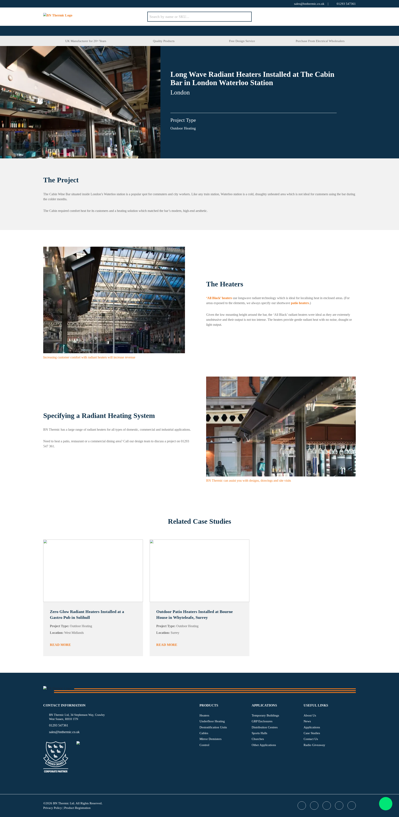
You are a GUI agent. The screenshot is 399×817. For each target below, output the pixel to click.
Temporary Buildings (265, 715)
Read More (60, 645)
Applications (312, 727)
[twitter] (45, 4)
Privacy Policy (52, 808)
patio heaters (300, 303)
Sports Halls (259, 733)
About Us (310, 715)
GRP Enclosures (262, 721)
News (307, 721)
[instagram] (78, 4)
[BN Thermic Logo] (95, 16)
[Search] (245, 16)
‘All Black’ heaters (219, 298)
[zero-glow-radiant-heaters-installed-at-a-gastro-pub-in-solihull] (93, 571)
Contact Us (311, 739)
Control (204, 745)
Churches (258, 739)
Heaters (204, 715)
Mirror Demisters (211, 739)
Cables (204, 733)
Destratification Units (213, 727)
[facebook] (54, 4)
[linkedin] (70, 4)
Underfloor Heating (212, 721)
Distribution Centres (265, 727)
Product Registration (77, 808)
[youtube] (62, 4)
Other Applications (264, 745)
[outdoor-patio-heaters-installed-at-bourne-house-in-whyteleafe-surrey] (199, 571)
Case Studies (312, 733)
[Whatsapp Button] (385, 803)
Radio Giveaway (314, 745)
